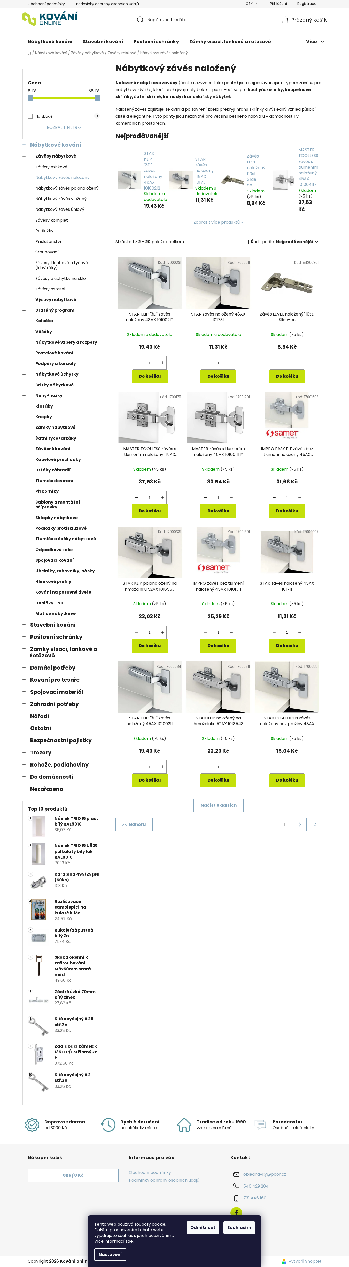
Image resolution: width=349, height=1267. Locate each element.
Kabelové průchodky (58, 459)
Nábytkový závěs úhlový (59, 209)
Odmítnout (202, 1228)
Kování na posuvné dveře (63, 592)
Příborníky (47, 491)
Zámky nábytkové (55, 427)
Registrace (306, 3)
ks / (73, 1175)
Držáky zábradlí (53, 470)
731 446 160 (254, 1198)
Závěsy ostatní (50, 289)
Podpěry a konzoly (55, 363)
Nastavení (110, 1254)
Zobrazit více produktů (216, 222)
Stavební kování (53, 624)
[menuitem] (49, 41)
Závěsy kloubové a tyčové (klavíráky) (61, 265)
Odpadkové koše (54, 550)
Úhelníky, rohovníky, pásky (65, 571)
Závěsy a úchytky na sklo (60, 278)
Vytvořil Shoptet (305, 1261)
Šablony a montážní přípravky (57, 504)
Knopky (43, 417)
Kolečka (44, 321)
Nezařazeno (46, 789)
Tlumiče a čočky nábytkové (65, 539)
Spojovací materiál (56, 692)
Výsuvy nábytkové (55, 300)
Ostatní (40, 728)
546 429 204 (256, 1186)
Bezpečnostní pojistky (61, 740)
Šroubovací (47, 252)
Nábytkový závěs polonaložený (66, 188)
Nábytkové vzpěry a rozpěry (66, 342)
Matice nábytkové (55, 614)
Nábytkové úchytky (57, 374)
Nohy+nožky (49, 396)
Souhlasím (239, 1228)
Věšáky (43, 332)
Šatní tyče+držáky (55, 438)
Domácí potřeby (52, 667)
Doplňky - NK (49, 603)
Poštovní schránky (56, 637)
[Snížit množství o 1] (137, 362)
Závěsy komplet (51, 220)
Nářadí (39, 716)
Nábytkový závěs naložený (62, 178)
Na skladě (67, 116)
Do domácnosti (51, 777)
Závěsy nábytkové (55, 156)
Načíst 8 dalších (218, 805)
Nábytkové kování (55, 144)
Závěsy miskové (51, 167)
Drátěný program (54, 310)
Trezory (40, 752)
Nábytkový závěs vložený (61, 199)
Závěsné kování (53, 449)
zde (129, 1241)
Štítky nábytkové (54, 385)
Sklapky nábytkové (56, 518)
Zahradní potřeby (54, 704)
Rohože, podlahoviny (59, 764)
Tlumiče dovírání (54, 481)
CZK (250, 3)
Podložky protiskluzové (61, 528)
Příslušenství (48, 241)
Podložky (44, 231)
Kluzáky (44, 406)
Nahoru (137, 824)
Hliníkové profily (53, 581)
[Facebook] (236, 1213)
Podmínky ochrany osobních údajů (107, 3)
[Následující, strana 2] (300, 824)
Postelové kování (54, 353)
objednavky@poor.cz (264, 1174)
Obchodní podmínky (46, 3)
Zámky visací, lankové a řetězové (63, 652)
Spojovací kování (54, 560)
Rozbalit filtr (62, 127)
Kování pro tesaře (55, 680)
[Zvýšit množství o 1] (162, 362)
